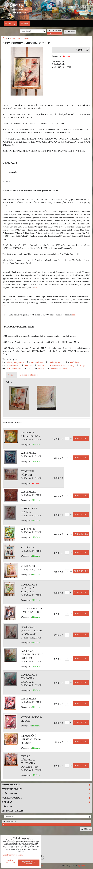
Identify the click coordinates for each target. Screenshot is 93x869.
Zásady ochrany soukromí (13, 855)
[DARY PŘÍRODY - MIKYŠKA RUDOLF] (27, 71)
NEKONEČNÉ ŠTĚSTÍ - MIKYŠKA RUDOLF (31, 739)
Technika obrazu (56, 362)
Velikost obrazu (12, 365)
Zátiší (29, 368)
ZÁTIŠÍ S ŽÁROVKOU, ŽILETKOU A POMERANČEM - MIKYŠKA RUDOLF (31, 763)
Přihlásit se (71, 31)
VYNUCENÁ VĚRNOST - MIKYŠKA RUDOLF (31, 475)
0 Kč (50, 33)
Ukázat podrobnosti (10, 861)
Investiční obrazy (12, 811)
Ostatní (41, 368)
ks (71, 438)
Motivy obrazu (37, 362)
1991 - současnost (13, 368)
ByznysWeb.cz (84, 865)
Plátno (41, 365)
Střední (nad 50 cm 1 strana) (62, 365)
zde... (36, 287)
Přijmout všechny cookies (28, 862)
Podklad (28, 365)
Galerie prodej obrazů (15, 362)
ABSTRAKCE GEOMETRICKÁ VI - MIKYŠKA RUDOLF (32, 436)
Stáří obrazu (75, 362)
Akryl (82, 365)
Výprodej (7, 806)
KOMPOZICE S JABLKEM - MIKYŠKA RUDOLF (31, 512)
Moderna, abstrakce (58, 368)
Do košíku (82, 438)
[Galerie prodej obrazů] (46, 19)
